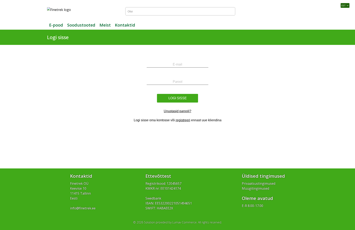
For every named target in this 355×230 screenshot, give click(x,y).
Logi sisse (298, 11)
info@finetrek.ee (83, 208)
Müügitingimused (255, 188)
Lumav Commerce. (184, 222)
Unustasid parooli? (177, 111)
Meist (105, 25)
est (343, 5)
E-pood (56, 25)
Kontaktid (125, 25)
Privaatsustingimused (258, 183)
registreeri (183, 120)
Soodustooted (81, 25)
